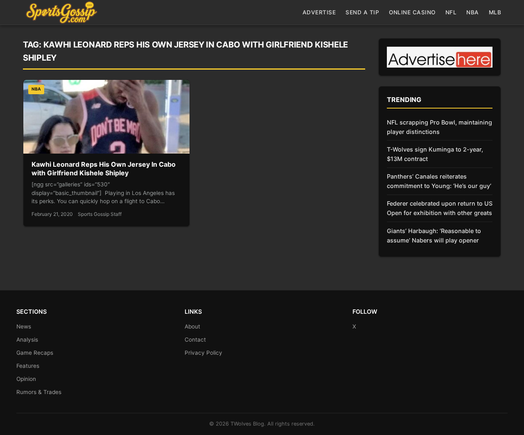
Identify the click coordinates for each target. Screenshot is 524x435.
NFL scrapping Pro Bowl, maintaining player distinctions (439, 127)
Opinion (26, 379)
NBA (472, 12)
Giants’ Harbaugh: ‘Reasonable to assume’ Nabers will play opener (434, 235)
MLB (495, 12)
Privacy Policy (203, 352)
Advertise (319, 12)
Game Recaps (34, 352)
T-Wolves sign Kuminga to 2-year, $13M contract (435, 154)
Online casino (412, 12)
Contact (195, 339)
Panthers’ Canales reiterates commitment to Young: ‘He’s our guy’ (439, 181)
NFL (451, 12)
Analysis (27, 339)
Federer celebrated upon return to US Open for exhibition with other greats (439, 208)
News (23, 326)
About (192, 326)
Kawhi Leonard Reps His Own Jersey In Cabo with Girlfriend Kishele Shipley (104, 168)
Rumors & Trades (38, 392)
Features (27, 365)
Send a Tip (362, 12)
